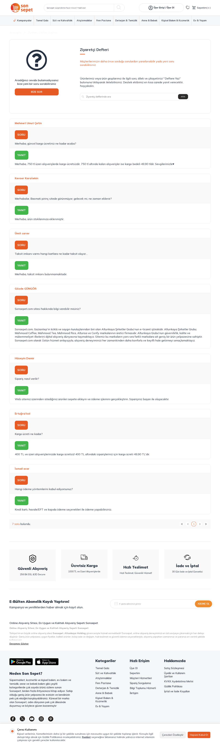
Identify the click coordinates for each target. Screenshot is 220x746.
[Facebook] (12, 718)
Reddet (86, 737)
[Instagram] (41, 718)
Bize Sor (36, 91)
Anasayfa (15, 32)
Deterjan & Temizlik (126, 20)
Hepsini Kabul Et (199, 734)
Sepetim (135, 673)
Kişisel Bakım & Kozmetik (175, 20)
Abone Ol (203, 603)
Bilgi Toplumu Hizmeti (143, 688)
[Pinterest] (50, 718)
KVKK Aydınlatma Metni (178, 681)
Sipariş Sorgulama (140, 683)
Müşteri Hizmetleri (141, 678)
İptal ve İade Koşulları (177, 691)
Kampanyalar (24, 20)
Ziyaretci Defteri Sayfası (42, 32)
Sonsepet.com (24, 309)
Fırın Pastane (103, 20)
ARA (183, 96)
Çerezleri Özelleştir (172, 734)
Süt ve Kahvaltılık (62, 20)
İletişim (134, 693)
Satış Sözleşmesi (174, 668)
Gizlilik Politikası (173, 686)
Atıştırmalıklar (84, 20)
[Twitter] (22, 718)
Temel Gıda (42, 20)
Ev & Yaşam (200, 20)
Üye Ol (134, 668)
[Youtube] (31, 718)
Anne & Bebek (149, 20)
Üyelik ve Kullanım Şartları (174, 675)
